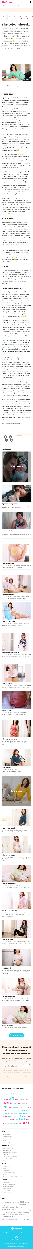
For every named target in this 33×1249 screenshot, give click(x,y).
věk (19, 1219)
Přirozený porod (7, 1170)
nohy (23, 1210)
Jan (12, 1094)
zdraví (23, 1219)
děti (21, 1202)
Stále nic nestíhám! (8, 621)
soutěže (20, 1214)
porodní (4, 1214)
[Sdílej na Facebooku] (5, 437)
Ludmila (21, 1091)
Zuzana (27, 1099)
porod (20, 1212)
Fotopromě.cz (14, 86)
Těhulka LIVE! (22, 1217)
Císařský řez (6, 1174)
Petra (19, 1103)
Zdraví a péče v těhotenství (10, 1156)
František (5, 1095)
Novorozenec (6, 1182)
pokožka (7, 1212)
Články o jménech (7, 1143)
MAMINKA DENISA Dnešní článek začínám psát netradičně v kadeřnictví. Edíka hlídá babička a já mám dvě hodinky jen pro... (16, 534)
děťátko (27, 1202)
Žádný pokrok (6, 968)
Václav (22, 1099)
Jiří (11, 1099)
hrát (6, 1205)
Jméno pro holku (7, 1138)
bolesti (7, 1202)
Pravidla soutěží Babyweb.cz (11, 1235)
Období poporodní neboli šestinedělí (12, 1176)
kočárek (13, 1205)
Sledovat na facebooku (18, 1078)
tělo (28, 1217)
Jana (26, 1122)
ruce (16, 1214)
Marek (9, 1091)
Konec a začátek (7, 939)
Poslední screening (8, 997)
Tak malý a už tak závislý (10, 652)
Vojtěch (25, 1107)
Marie (8, 1103)
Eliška (20, 1123)
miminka (18, 1207)
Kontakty (5, 1233)
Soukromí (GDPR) (25, 1235)
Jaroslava (29, 1107)
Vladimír (10, 1123)
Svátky (5, 1140)
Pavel (22, 1119)
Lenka (6, 1110)
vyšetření (8, 1219)
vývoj (16, 1219)
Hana (12, 1119)
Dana (27, 1103)
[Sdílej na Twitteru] (10, 437)
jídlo (9, 1205)
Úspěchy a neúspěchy (9, 504)
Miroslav (26, 1113)
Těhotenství (15, 6)
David (9, 1116)
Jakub (18, 1110)
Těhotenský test (7, 1150)
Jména (3, 6)
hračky (3, 1205)
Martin (25, 1110)
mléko (13, 1210)
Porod (21, 6)
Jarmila (12, 1113)
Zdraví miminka (7, 1188)
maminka (22, 1205)
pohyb (3, 1212)
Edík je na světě (7, 710)
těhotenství (7, 1216)
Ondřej (15, 1113)
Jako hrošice (16, 791)
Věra (10, 1107)
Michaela (6, 1099)
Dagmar (8, 1119)
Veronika (5, 1123)
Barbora (5, 1091)
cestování (12, 1202)
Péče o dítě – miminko (8, 1186)
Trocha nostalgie (7, 1025)
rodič (13, 1214)
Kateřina (4, 1116)
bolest (3, 1202)
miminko (6, 1210)
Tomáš (23, 1116)
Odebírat (26, 1066)
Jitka (29, 1094)
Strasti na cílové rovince (10, 911)
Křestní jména (6, 1134)
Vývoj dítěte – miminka (9, 1184)
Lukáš (13, 1091)
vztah (12, 1219)
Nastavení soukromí (16, 1239)
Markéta (17, 1091)
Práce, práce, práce (8, 855)
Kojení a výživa (7, 1190)
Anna (25, 1126)
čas (27, 1219)
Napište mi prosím (7, 347)
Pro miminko (6, 1192)
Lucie (26, 1091)
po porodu (13, 1212)
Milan (20, 1113)
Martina (29, 1116)
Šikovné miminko (8, 594)
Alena (16, 1099)
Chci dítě (8, 6)
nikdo (19, 1210)
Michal (15, 1123)
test (23, 1214)
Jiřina (4, 1119)
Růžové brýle (6, 768)
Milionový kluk (16, 467)
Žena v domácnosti (8, 828)
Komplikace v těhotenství (9, 1158)
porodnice (26, 1212)
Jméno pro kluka (7, 1136)
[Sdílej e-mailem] (11, 440)
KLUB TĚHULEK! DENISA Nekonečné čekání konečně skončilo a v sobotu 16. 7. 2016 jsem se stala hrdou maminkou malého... (14, 714)
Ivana (14, 1110)
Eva (27, 1119)
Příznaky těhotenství (8, 1148)
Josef (16, 1116)
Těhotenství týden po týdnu (10, 1152)
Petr (4, 1107)
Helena (23, 1103)
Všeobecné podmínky (21, 1233)
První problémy (7, 683)
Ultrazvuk (5, 1154)
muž (16, 1210)
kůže (17, 1205)
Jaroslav (5, 1113)
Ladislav (14, 1103)
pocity (29, 1210)
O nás (12, 1233)
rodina (9, 1214)
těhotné (16, 1217)
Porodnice (5, 1168)
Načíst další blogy (18, 1035)
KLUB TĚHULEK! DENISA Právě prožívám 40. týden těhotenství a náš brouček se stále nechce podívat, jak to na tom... (16, 743)
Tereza (17, 1125)
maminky (5, 1207)
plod (26, 1210)
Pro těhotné (6, 1161)
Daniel (17, 1119)
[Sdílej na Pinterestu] (6, 440)
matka (12, 1207)
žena (3, 1222)
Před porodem (7, 1166)
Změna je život (7, 531)
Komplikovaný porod (8, 1172)
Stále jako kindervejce (9, 739)
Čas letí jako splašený (9, 884)
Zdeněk (15, 1107)
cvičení (17, 1202)
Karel (20, 1107)
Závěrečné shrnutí (8, 563)
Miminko (27, 6)
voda (3, 1219)
